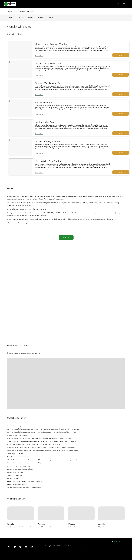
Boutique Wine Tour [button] (45, 122)
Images (30, 17)
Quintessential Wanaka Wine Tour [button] (51, 44)
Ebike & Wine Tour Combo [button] (48, 161)
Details (20, 17)
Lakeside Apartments (45, 527)
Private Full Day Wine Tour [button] (48, 63)
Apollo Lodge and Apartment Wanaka (19, 527)
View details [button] (39, 56)
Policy (51, 17)
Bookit (85, 546)
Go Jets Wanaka (73, 527)
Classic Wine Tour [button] (44, 102)
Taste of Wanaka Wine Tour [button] (48, 83)
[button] (20, 49)
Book (10, 17)
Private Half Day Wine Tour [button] (48, 141)
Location (40, 17)
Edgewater (101, 527)
